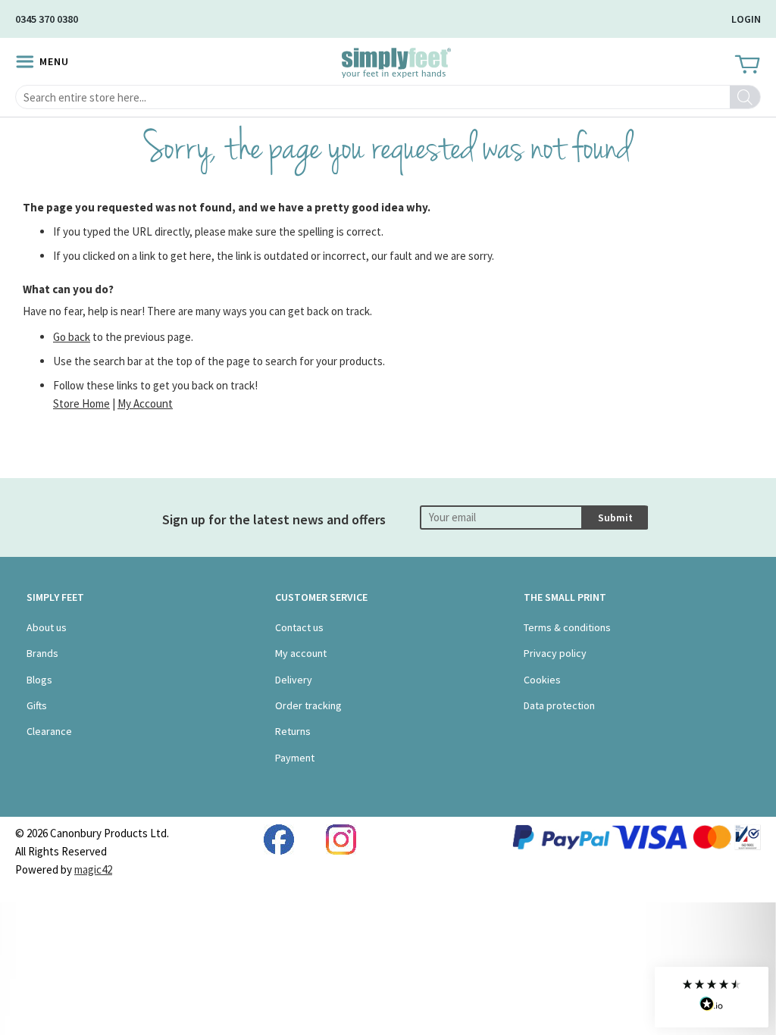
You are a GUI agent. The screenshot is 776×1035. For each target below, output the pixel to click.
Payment (294, 758)
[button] (711, 997)
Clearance (49, 731)
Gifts (37, 705)
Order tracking (308, 705)
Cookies (542, 679)
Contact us (299, 627)
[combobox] (388, 97)
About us (47, 627)
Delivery (293, 679)
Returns (293, 731)
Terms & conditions (567, 627)
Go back (71, 337)
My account (301, 653)
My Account (145, 403)
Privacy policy (555, 653)
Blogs (39, 679)
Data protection (559, 705)
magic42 (93, 869)
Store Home (81, 403)
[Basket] (746, 65)
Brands (42, 653)
